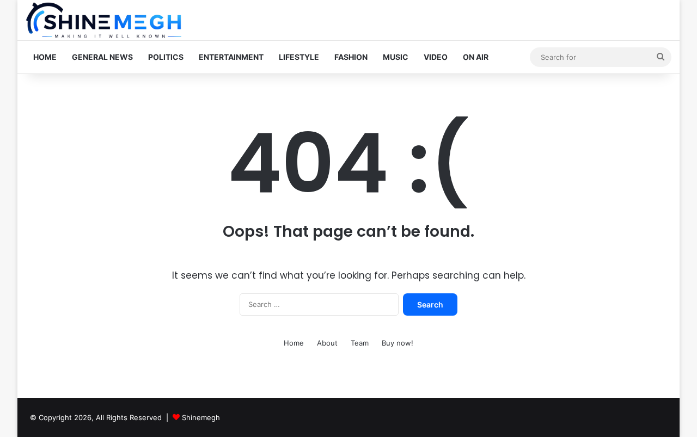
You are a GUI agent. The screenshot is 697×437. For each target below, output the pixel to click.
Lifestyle (299, 56)
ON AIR (475, 56)
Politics (166, 56)
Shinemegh (201, 417)
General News (102, 56)
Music (395, 56)
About (327, 342)
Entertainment (231, 56)
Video (436, 56)
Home (45, 56)
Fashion (351, 56)
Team (360, 342)
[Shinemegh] (103, 20)
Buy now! (397, 342)
